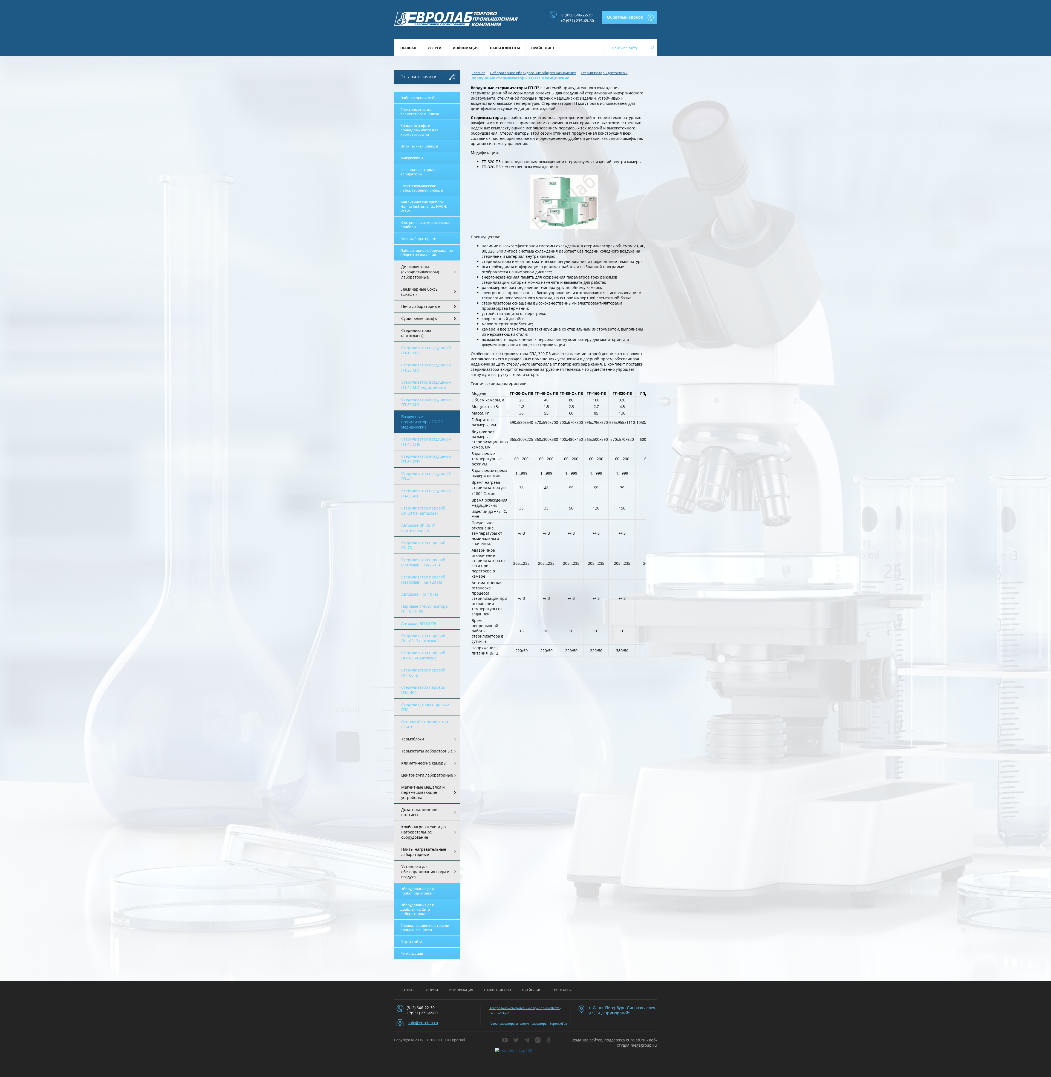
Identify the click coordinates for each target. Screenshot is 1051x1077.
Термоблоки (412, 739)
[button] (629, 17)
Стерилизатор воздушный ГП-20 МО (426, 367)
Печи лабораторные (420, 306)
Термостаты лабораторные (427, 751)
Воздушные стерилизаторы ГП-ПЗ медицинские (422, 422)
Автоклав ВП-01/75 (418, 623)
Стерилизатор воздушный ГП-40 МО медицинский (426, 385)
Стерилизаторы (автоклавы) (416, 333)
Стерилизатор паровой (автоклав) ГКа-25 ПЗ (423, 562)
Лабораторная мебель (420, 97)
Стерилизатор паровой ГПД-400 (423, 690)
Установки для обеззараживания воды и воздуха (425, 871)
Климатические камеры (423, 763)
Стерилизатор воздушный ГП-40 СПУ (426, 441)
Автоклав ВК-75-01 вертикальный (418, 528)
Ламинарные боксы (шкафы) (419, 291)
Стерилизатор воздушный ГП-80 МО (426, 402)
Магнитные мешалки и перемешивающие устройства (423, 792)
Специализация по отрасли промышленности (424, 927)
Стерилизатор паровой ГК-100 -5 (423, 672)
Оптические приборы (419, 146)
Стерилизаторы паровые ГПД (425, 707)
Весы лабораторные (418, 238)
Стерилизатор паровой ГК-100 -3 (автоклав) (423, 638)
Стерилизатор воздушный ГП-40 (426, 476)
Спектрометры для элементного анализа (419, 111)
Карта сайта (411, 941)
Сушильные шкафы (419, 318)
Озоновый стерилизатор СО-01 (424, 724)
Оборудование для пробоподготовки (417, 891)
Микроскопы (411, 158)
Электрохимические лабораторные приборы (421, 188)
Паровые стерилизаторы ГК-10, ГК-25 (425, 609)
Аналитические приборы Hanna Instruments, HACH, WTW (423, 206)
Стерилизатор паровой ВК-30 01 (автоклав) (423, 510)
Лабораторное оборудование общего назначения (426, 252)
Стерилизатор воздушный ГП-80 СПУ (426, 459)
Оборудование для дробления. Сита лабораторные (417, 909)
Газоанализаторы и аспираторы (417, 171)
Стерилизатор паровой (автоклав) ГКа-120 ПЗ (423, 579)
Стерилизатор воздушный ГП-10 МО (426, 350)
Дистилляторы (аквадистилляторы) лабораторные (420, 272)
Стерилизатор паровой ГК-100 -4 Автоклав (423, 655)
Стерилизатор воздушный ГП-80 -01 (426, 493)
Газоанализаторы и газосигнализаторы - (519, 1023)
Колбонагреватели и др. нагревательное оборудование (424, 832)
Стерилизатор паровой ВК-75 (423, 545)
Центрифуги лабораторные (427, 775)
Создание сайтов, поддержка (597, 1040)
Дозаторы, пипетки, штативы (419, 812)
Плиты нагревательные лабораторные (423, 852)
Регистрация (411, 953)
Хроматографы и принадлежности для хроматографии (419, 130)
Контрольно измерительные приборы (425, 224)
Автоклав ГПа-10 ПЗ (419, 594)
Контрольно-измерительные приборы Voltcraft (524, 1008)
